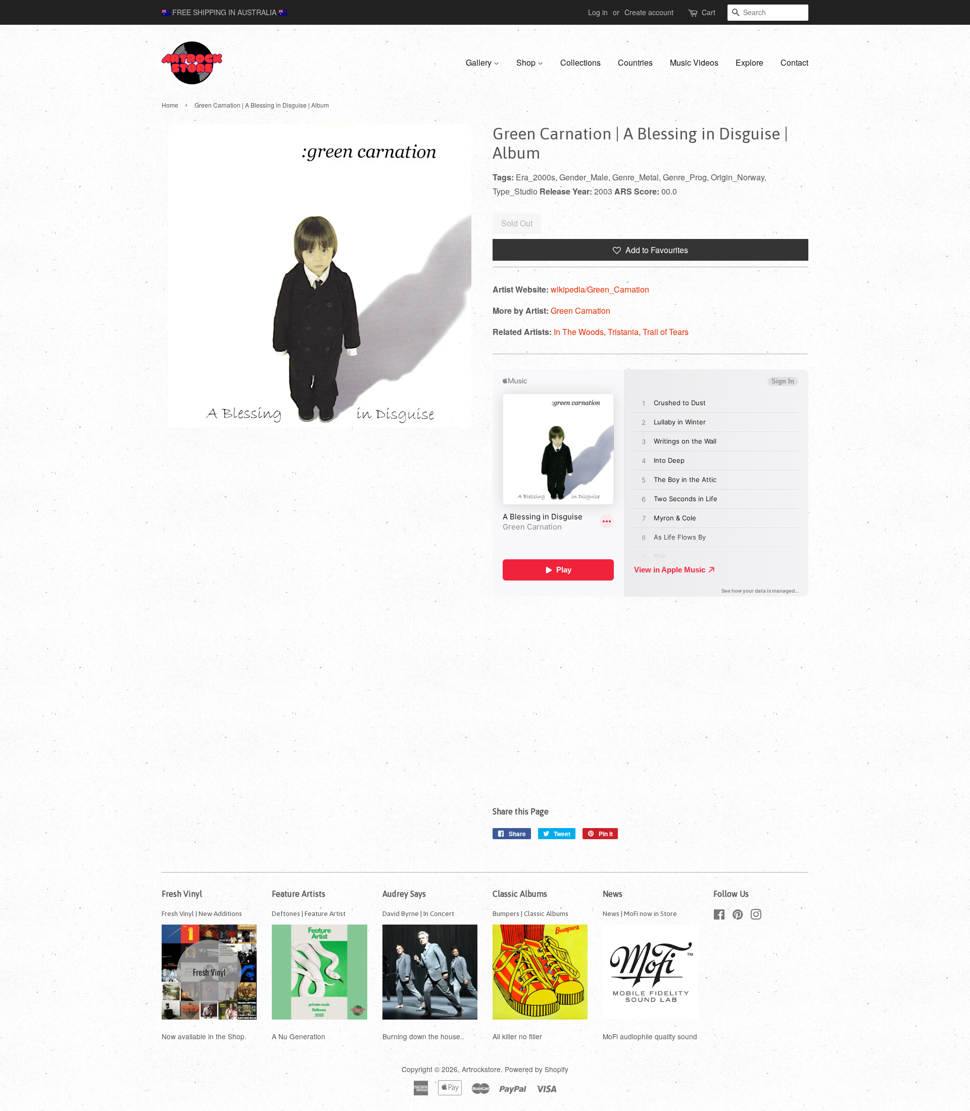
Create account (648, 12)
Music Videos (694, 62)
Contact (794, 62)
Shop (527, 62)
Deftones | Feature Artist (309, 913)
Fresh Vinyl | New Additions (202, 913)
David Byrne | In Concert (418, 913)
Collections (580, 62)
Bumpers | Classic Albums (530, 913)
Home (170, 105)
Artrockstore (481, 1069)
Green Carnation (580, 310)
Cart (708, 12)
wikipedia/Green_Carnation (600, 289)
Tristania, (625, 331)
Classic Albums (520, 893)
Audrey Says (404, 893)
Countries (635, 62)
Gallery (480, 62)
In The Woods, (581, 331)
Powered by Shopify (536, 1069)
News (612, 893)
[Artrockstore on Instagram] (755, 916)
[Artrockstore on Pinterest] (737, 916)
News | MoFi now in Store (640, 913)
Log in (598, 12)
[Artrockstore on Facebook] (719, 916)
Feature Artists (298, 893)
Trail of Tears (666, 331)
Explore (749, 62)
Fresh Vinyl (182, 893)
